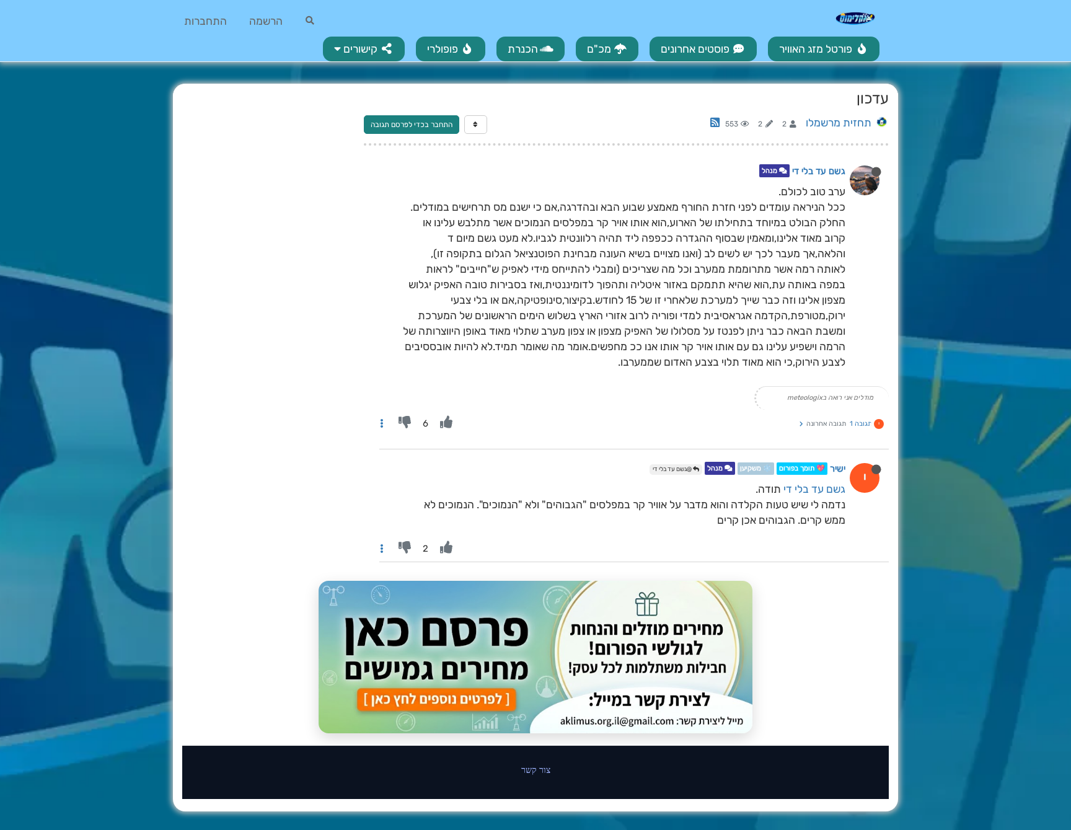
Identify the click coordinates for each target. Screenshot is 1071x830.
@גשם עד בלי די (673, 469)
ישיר (837, 468)
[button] (364, 49)
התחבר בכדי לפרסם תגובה (411, 124)
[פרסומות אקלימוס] (535, 657)
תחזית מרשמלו (838, 123)
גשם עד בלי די (818, 171)
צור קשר (535, 769)
